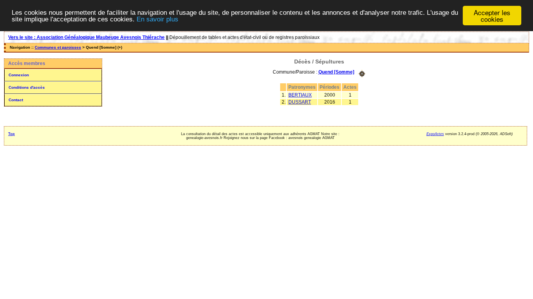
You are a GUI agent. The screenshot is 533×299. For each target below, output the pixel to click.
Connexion (19, 75)
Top (11, 134)
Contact (16, 100)
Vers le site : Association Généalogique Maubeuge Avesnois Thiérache (86, 37)
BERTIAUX (300, 95)
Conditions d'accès (27, 87)
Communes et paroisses (58, 47)
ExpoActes (435, 134)
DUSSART (299, 102)
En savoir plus (157, 19)
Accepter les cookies (492, 15)
